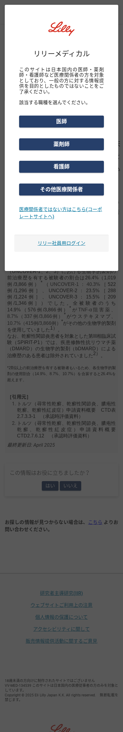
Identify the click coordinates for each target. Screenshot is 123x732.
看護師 (61, 166)
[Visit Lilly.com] (61, 32)
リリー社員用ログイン (61, 243)
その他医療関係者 (61, 189)
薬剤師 (61, 144)
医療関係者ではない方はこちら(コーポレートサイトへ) (60, 213)
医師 (61, 121)
